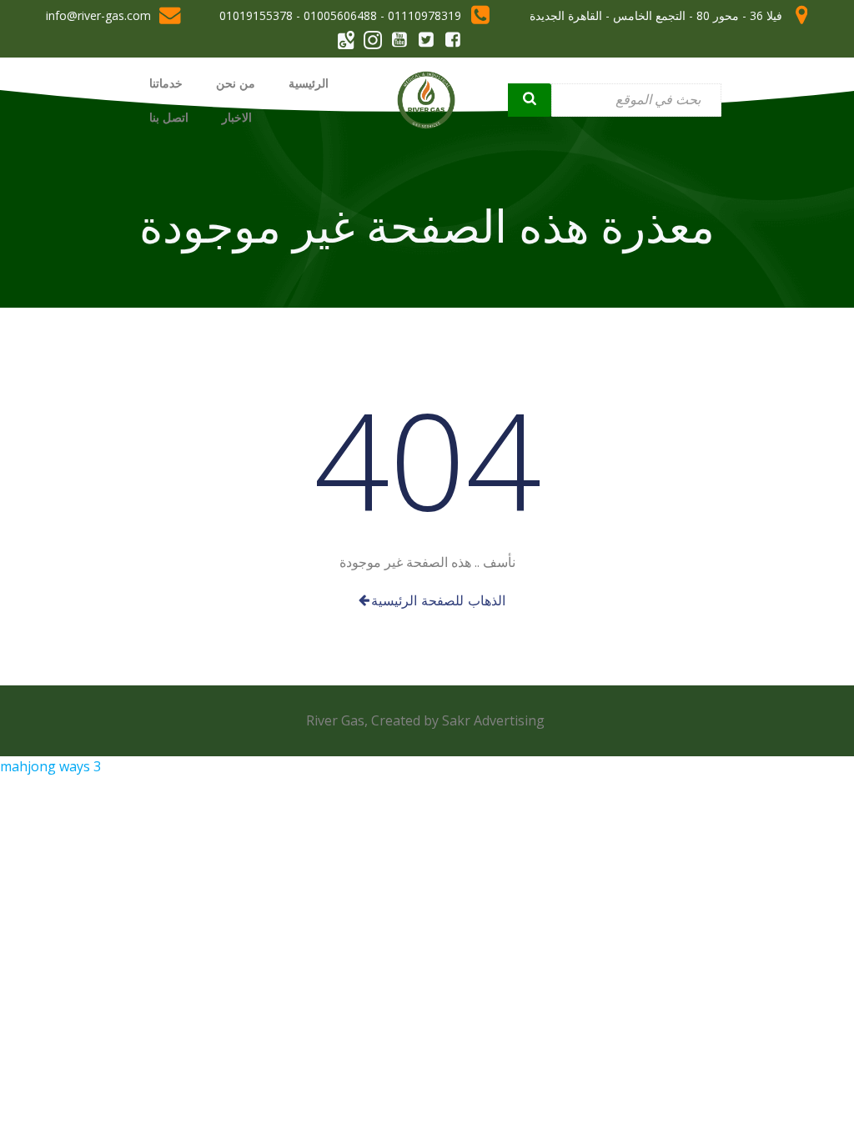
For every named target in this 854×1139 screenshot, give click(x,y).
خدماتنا (166, 83)
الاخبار (237, 117)
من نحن (235, 83)
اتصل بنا (168, 117)
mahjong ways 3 (50, 766)
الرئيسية (309, 83)
